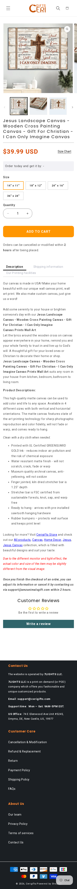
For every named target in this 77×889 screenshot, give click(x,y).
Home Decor (52, 539)
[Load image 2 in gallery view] (38, 106)
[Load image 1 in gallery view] (19, 106)
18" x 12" (36, 185)
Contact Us (16, 842)
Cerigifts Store (46, 534)
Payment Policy (19, 770)
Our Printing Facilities (21, 273)
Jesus (67, 539)
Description (14, 266)
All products (22, 539)
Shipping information (48, 266)
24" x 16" (58, 185)
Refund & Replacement (24, 751)
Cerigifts (31, 883)
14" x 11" (13, 185)
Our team (15, 814)
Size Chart (64, 151)
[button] (8, 8)
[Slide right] (72, 107)
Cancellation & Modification (27, 742)
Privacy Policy (18, 823)
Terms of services (20, 833)
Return (13, 760)
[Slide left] (4, 107)
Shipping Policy (19, 779)
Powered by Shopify (49, 883)
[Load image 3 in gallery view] (58, 106)
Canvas (37, 539)
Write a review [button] (38, 624)
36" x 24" (13, 195)
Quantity (9, 205)
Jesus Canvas (13, 545)
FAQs (11, 788)
